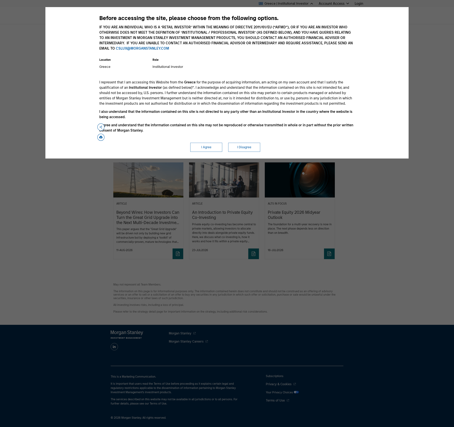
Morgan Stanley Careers (186, 341)
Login (359, 3)
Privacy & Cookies (279, 384)
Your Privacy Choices (280, 392)
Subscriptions (274, 376)
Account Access (332, 3)
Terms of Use (275, 400)
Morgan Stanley (180, 333)
